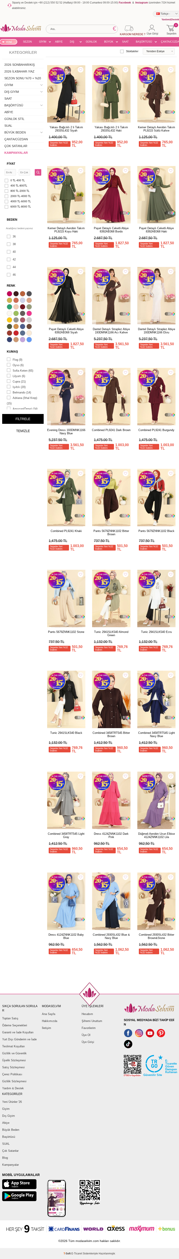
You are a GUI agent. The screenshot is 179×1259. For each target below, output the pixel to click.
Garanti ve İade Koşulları (18, 1032)
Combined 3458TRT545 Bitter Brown (111, 734)
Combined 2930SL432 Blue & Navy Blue (111, 936)
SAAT (125, 41)
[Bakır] (16, 301)
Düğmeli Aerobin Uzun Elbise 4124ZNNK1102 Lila (156, 835)
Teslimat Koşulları (13, 1046)
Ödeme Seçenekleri (14, 1025)
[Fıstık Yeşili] (16, 314)
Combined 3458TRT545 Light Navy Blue (156, 734)
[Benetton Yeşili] (10, 307)
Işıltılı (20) (19, 387)
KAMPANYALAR (16, 152)
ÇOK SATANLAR (15, 146)
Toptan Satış (10, 1018)
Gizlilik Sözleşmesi (14, 1081)
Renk (11, 285)
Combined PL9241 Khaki (66, 531)
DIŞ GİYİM (73, 42)
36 (14, 236)
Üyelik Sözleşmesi (14, 1060)
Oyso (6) (18, 365)
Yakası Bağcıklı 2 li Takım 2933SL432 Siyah (66, 129)
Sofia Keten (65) (23, 370)
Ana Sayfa (48, 1014)
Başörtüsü (8, 1136)
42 (14, 259)
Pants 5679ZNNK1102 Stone (66, 632)
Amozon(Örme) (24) (25, 408)
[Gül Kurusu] (23, 320)
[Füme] (23, 314)
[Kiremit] (10, 333)
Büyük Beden (10, 1129)
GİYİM (42, 41)
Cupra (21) (19, 381)
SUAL (8, 125)
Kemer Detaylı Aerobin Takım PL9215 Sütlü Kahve (156, 129)
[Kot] (23, 333)
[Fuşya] (29, 314)
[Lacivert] (10, 340)
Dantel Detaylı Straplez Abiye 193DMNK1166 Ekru (156, 330)
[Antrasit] (29, 294)
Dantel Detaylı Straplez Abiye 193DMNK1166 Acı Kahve (111, 330)
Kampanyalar (10, 1164)
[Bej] (29, 301)
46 (14, 274)
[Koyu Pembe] (10, 294)
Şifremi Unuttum (92, 1021)
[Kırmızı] (16, 333)
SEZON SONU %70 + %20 (27, 42)
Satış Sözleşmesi (13, 1067)
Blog (5, 1157)
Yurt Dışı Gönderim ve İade (19, 1039)
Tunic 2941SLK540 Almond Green (111, 633)
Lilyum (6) (19, 376)
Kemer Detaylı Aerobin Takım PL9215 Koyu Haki (66, 230)
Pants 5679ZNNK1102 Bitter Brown (111, 532)
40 (14, 251)
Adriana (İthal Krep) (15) (22, 400)
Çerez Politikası (12, 1074)
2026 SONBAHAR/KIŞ (19, 64)
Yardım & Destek (13, 1088)
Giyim (6, 1108)
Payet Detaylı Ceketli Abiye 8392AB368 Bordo (111, 230)
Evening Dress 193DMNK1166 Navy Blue (66, 431)
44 (14, 267)
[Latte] (16, 340)
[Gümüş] (29, 320)
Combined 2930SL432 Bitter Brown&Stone (156, 936)
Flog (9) (17, 359)
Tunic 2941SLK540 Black (66, 732)
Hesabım (87, 1014)
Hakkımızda (49, 1021)
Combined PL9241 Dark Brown (111, 430)
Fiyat (11, 163)
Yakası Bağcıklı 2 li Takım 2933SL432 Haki (111, 129)
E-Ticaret (76, 1253)
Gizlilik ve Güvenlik (14, 1053)
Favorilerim (89, 1028)
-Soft (67, 1253)
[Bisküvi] (16, 307)
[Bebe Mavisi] (23, 301)
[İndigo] (23, 327)
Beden (12, 219)
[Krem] (29, 333)
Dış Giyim (8, 1115)
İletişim (46, 1028)
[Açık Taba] (23, 294)
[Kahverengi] (29, 327)
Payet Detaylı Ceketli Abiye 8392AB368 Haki (156, 230)
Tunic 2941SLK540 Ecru (156, 632)
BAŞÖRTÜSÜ (144, 41)
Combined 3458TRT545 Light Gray (66, 835)
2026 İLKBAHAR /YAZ (19, 71)
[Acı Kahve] (16, 294)
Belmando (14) (22, 392)
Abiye (5, 1122)
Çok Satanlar (10, 1150)
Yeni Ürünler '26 (12, 1101)
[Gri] (16, 320)
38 (14, 244)
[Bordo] (23, 307)
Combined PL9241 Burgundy (156, 430)
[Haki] (10, 327)
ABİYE (59, 41)
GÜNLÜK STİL (91, 42)
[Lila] (23, 340)
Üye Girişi (88, 1042)
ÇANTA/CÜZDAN (16, 139)
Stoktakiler (132, 51)
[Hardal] (16, 327)
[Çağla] (29, 307)
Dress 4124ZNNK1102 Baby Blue (66, 936)
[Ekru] (10, 314)
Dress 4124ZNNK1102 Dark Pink (111, 835)
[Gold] (10, 320)
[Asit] (10, 301)
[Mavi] (29, 340)
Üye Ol (86, 1035)
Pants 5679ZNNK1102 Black (156, 531)
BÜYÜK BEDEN (108, 42)
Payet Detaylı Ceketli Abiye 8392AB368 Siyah (66, 330)
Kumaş (12, 351)
